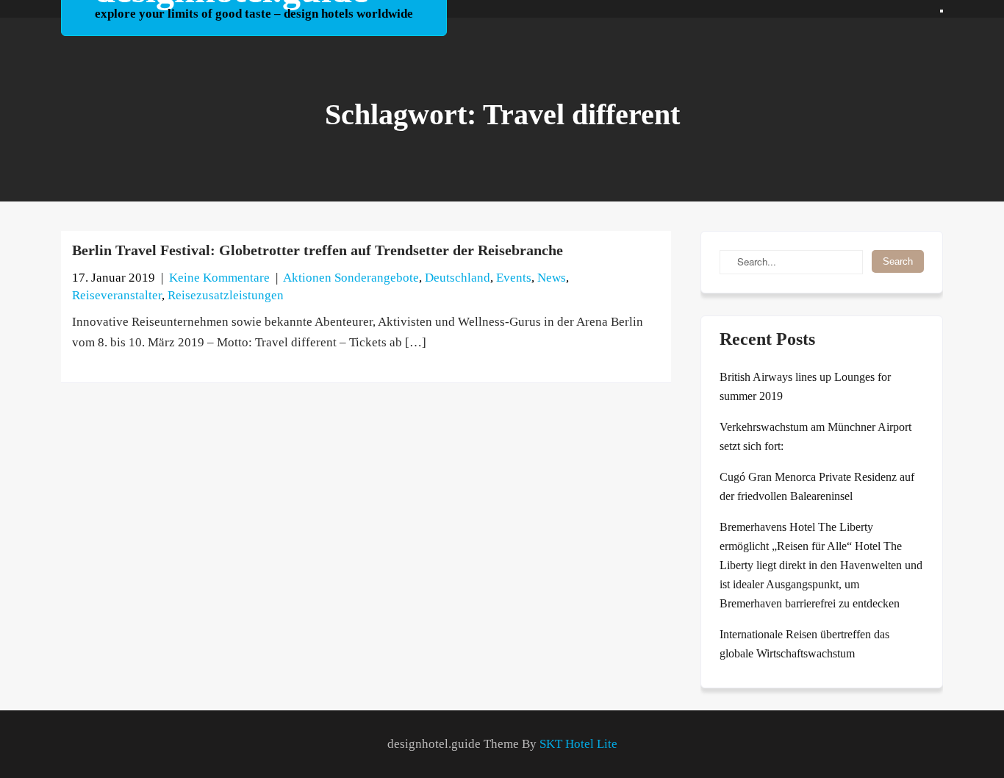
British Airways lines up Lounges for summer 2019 (805, 386)
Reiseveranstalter (117, 295)
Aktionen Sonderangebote (351, 278)
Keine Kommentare (219, 278)
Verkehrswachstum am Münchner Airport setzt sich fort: (815, 436)
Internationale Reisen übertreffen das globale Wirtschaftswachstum (804, 644)
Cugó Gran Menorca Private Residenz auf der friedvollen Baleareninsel (817, 486)
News (551, 278)
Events (513, 278)
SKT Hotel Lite (578, 744)
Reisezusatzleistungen (226, 295)
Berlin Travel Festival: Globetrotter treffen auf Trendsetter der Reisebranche (317, 250)
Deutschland (457, 278)
